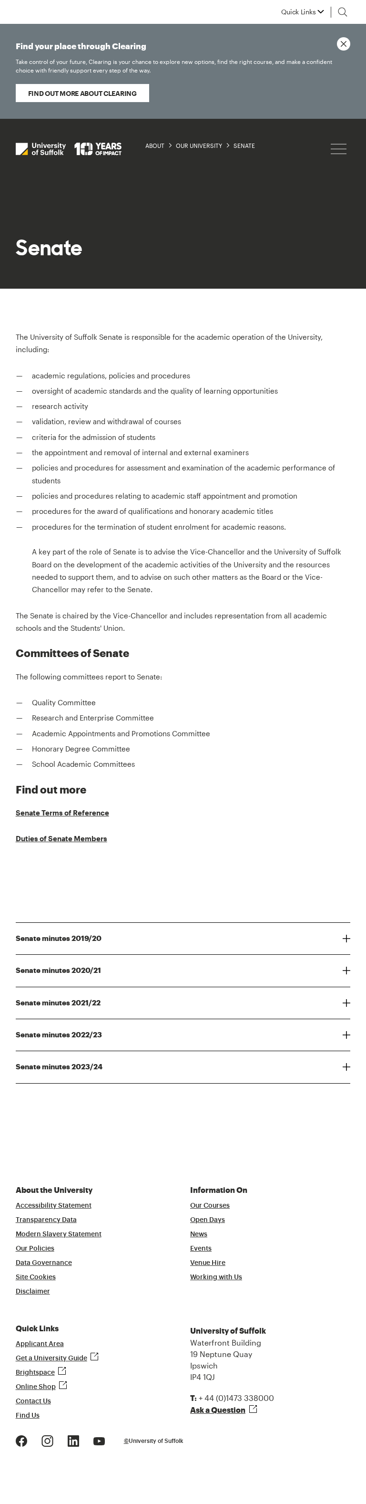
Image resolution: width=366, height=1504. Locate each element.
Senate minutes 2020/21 (58, 970)
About (154, 145)
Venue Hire (207, 1263)
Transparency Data (46, 1220)
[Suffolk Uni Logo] (69, 149)
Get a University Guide (51, 1358)
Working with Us (216, 1277)
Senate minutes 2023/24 (59, 1067)
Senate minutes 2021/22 (58, 1003)
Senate (244, 145)
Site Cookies (36, 1277)
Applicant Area (40, 1344)
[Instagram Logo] (47, 1440)
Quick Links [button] (298, 12)
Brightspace (35, 1372)
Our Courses (210, 1205)
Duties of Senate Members (61, 838)
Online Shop (36, 1387)
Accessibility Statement (54, 1205)
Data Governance (44, 1263)
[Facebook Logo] (21, 1440)
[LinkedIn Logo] (73, 1440)
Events (201, 1248)
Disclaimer (33, 1291)
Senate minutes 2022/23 (59, 1035)
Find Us (28, 1415)
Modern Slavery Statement (59, 1234)
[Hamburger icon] (338, 149)
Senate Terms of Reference (62, 812)
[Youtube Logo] (99, 1440)
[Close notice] (343, 44)
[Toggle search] (342, 12)
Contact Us (33, 1401)
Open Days (207, 1220)
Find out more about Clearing (82, 93)
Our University (199, 145)
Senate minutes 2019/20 (59, 938)
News (198, 1234)
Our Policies (35, 1248)
